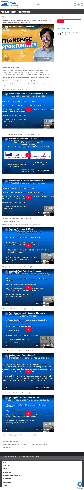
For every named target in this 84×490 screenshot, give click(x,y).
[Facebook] (78, 4)
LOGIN (22, 458)
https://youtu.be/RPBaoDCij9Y (11, 221)
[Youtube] (75, 4)
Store (5, 485)
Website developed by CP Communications (11, 458)
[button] (38, 4)
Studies (5, 469)
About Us (6, 465)
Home (5, 462)
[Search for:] (69, 18)
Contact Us (7, 482)
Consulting (7, 472)
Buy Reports (7, 479)
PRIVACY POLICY (36, 456)
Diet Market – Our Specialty (12, 475)
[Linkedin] (82, 4)
